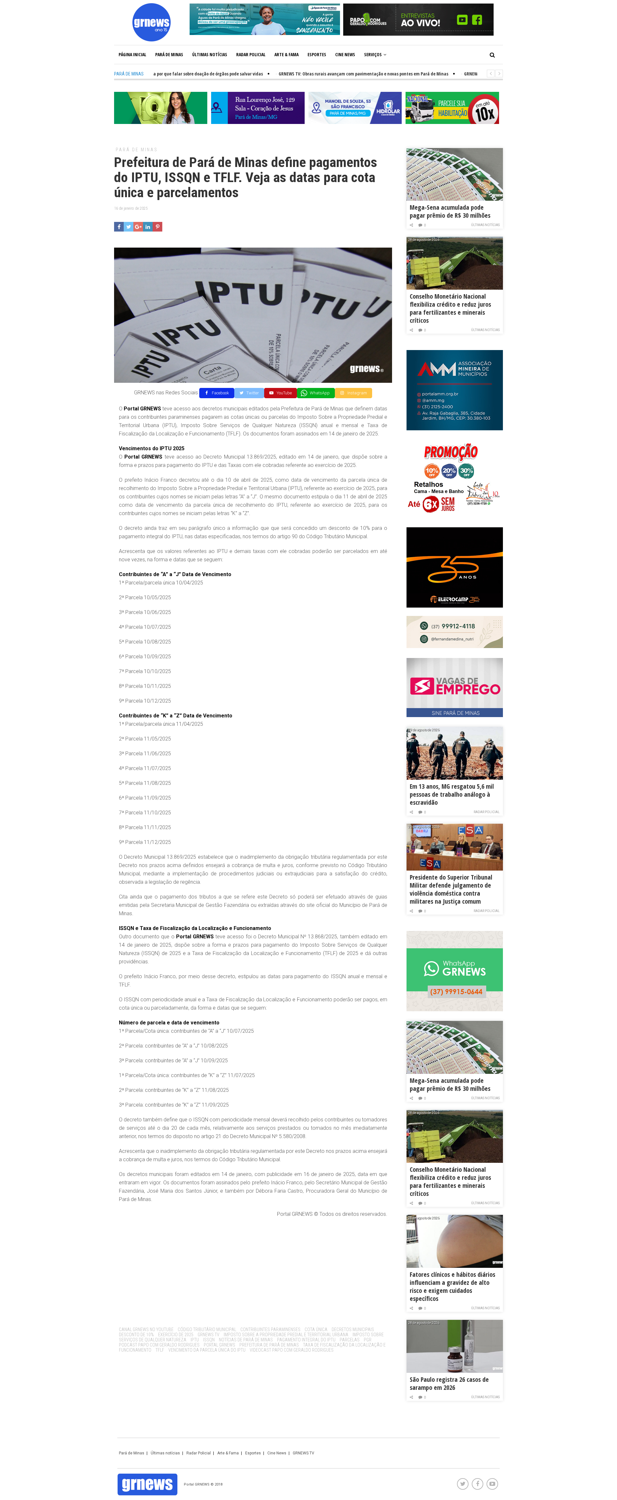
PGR (367, 1339)
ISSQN (209, 1339)
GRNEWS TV (208, 1334)
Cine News (345, 54)
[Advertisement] (253, 1270)
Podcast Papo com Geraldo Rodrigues (159, 1344)
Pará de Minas (169, 54)
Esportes (317, 54)
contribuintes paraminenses (270, 1329)
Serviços (373, 54)
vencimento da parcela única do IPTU (207, 1350)
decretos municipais (353, 1329)
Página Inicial (132, 54)
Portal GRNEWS (219, 1344)
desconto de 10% (136, 1334)
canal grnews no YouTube (146, 1329)
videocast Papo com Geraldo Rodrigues (292, 1350)
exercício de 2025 (175, 1334)
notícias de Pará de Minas (246, 1339)
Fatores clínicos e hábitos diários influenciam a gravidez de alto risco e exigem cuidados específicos (452, 1286)
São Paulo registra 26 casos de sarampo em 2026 (449, 1383)
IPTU (195, 1339)
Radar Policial (250, 54)
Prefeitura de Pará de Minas (269, 1344)
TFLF (160, 1350)
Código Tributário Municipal (207, 1329)
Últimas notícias (209, 54)
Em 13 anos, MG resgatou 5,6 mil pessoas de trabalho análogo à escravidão (452, 794)
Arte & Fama (286, 54)
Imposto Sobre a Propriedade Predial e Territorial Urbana (286, 1334)
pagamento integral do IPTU (306, 1339)
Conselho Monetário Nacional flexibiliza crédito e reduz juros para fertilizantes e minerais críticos (450, 308)
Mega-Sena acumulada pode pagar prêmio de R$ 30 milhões (450, 211)
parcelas (350, 1339)
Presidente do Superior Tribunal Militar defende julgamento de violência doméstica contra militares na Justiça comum (451, 889)
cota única (316, 1329)
